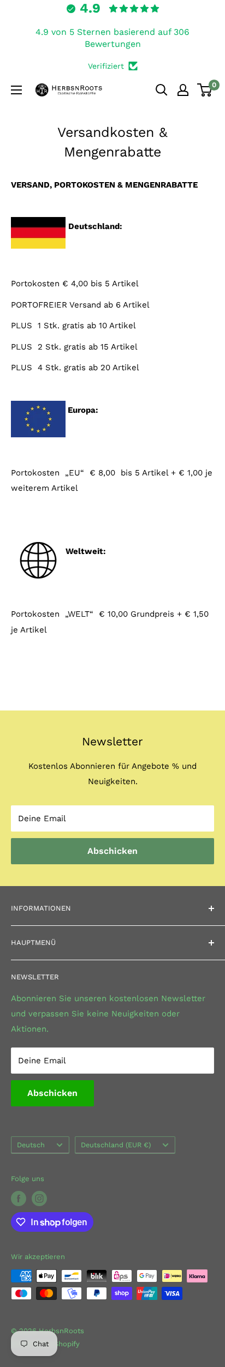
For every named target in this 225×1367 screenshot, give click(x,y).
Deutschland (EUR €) (116, 1145)
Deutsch (31, 1145)
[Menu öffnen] (16, 90)
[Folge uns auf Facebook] (18, 1198)
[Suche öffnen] (162, 90)
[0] (205, 90)
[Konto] (182, 90)
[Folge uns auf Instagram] (39, 1198)
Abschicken (112, 851)
